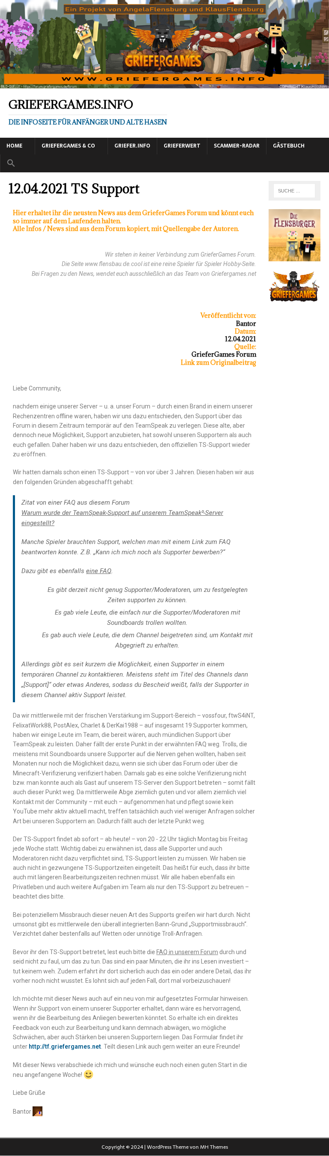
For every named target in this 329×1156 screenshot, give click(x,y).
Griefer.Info (132, 146)
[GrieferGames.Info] (164, 84)
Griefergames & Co (68, 146)
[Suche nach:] (294, 190)
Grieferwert (182, 146)
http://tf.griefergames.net (65, 1046)
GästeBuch (289, 146)
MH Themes (214, 1147)
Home (14, 146)
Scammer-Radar (237, 146)
